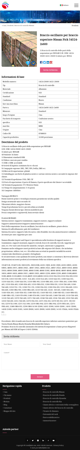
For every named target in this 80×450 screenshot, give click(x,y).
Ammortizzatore (49, 420)
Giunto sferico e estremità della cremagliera (60, 405)
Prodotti (10, 25)
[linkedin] (43, 440)
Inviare (40, 377)
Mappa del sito (9, 411)
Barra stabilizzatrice (51, 417)
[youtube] (53, 440)
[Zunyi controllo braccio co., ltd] (5, 5)
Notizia (6, 401)
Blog (5, 405)
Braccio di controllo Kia (52, 401)
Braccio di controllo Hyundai (54, 398)
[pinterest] (38, 440)
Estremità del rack (50, 414)
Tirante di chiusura (50, 411)
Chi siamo (7, 395)
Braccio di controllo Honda (53, 395)
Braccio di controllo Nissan (24, 25)
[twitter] (33, 440)
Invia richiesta (50, 70)
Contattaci (8, 408)
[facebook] (27, 440)
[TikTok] (48, 440)
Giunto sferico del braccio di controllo (58, 408)
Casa (4, 25)
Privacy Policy (58, 445)
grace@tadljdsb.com (42, 448)
